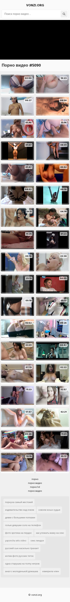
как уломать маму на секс (50, 533)
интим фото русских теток (19, 556)
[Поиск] (64, 14)
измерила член (50, 571)
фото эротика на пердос (18, 533)
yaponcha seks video (15, 541)
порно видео (35, 483)
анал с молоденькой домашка (21, 571)
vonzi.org (35, 5)
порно (35, 479)
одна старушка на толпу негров (22, 564)
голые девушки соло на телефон (23, 525)
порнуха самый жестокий (19, 502)
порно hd (35, 487)
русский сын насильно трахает (22, 548)
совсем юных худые (49, 510)
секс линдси (37, 541)
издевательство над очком (19, 510)
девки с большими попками (20, 518)
